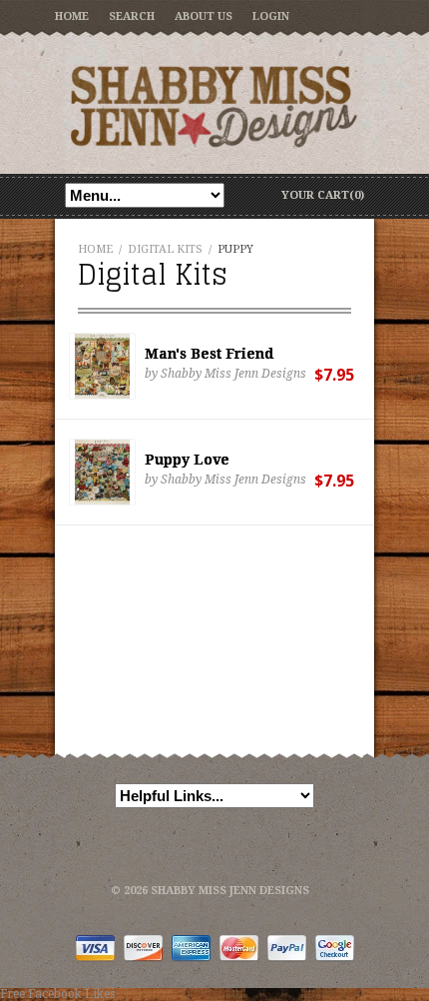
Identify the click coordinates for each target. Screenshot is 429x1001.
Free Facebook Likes (57, 994)
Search (132, 16)
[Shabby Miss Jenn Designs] (214, 106)
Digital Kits (165, 249)
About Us (203, 16)
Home (72, 16)
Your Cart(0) (322, 195)
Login (270, 16)
